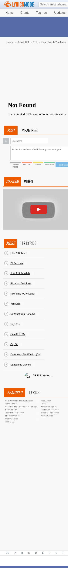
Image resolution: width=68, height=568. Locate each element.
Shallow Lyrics (11, 419)
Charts (24, 12)
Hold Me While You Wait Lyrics (19, 401)
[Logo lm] (19, 4)
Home (9, 12)
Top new (41, 12)
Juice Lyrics (46, 401)
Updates (60, 12)
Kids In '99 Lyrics (48, 407)
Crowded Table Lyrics (14, 413)
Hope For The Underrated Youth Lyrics (22, 407)
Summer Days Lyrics (50, 413)
